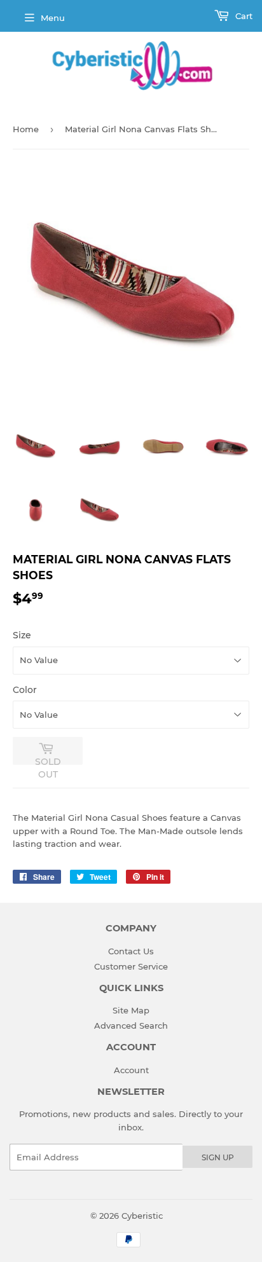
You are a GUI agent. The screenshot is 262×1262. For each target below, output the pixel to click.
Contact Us (131, 951)
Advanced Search (131, 1025)
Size (22, 635)
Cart (242, 16)
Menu (53, 18)
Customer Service (131, 966)
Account (131, 1070)
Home (26, 129)
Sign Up (218, 1157)
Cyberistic (142, 1216)
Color (25, 690)
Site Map (131, 1010)
